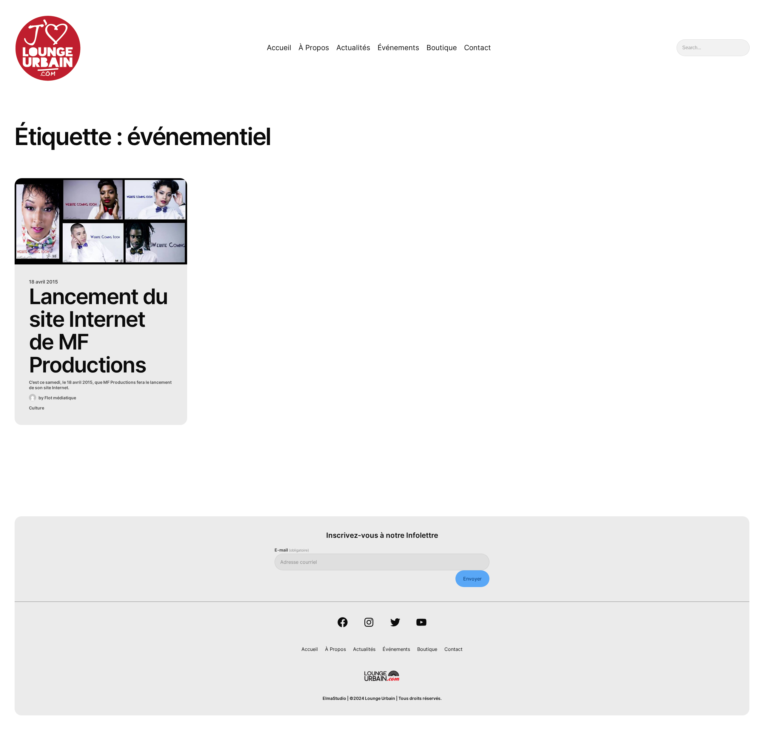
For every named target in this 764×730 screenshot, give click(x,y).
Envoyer (472, 579)
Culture (36, 407)
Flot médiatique (60, 397)
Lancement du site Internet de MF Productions (98, 330)
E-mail (292, 549)
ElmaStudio (334, 698)
